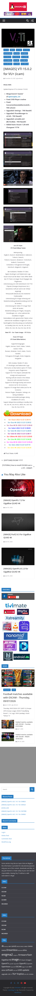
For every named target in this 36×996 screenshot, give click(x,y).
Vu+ (14, 973)
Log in (3, 832)
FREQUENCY (7, 690)
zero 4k (26, 974)
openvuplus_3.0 (14, 97)
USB (9, 974)
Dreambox (12, 950)
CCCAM (4, 887)
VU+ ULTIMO (25, 57)
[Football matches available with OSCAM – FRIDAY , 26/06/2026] (8, 738)
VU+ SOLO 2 (24, 53)
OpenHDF (16, 963)
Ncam (23, 960)
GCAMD (4, 900)
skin (30, 967)
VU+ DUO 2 (26, 50)
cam (9, 946)
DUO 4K (6, 50)
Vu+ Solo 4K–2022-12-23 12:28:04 (19, 431)
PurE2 (26, 967)
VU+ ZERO (16, 64)
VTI (11, 974)
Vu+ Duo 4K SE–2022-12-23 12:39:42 (19, 425)
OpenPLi (23, 963)
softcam (9, 970)
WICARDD (5, 904)
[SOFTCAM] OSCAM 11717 (13, 460)
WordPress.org (6, 842)
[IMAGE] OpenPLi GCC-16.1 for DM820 (14, 801)
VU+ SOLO (16, 53)
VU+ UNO (16, 60)
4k (3, 946)
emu (25, 950)
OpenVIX (13, 967)
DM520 (18, 946)
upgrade (4, 974)
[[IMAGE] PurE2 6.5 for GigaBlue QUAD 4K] (18, 515)
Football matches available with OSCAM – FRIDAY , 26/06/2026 (24, 737)
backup (6, 946)
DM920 (4, 950)
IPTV (20, 960)
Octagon (28, 960)
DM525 (22, 946)
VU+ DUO (19, 50)
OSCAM (4, 892)
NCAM (4, 896)
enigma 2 (15, 955)
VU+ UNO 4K (24, 60)
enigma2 (7, 954)
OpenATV (5, 963)
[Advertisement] (18, 765)
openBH (11, 963)
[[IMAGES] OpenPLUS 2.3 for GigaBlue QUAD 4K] (18, 549)
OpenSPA (29, 964)
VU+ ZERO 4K (25, 64)
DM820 (25, 946)
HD (10, 960)
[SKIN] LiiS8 (5, 808)
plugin (23, 967)
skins (3, 970)
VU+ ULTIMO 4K (8, 60)
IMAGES (12, 50)
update (25, 970)
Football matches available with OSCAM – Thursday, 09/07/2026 (18, 697)
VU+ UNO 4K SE (8, 64)
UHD (20, 970)
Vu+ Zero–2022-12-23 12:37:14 (19, 445)
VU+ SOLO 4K (7, 57)
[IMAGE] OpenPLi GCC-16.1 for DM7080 (14, 811)
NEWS (13, 690)
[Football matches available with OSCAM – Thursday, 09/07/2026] (18, 678)
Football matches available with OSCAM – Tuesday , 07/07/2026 (24, 724)
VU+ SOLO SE (16, 57)
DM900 (30, 946)
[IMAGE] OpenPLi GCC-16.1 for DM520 (14, 805)
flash (29, 954)
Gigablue (5, 960)
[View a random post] (32, 20)
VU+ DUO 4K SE (8, 53)
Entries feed (5, 835)
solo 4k (15, 970)
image (15, 959)
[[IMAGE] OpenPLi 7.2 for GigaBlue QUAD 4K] (18, 481)
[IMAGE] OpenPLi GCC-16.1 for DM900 (14, 814)
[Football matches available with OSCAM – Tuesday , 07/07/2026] (8, 725)
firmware (22, 954)
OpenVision (6, 966)
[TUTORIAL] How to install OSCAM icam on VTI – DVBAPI (17, 466)
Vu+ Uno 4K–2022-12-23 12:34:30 (19, 439)
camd (13, 946)
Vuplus (20, 973)
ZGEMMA (31, 974)
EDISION (20, 950)
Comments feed (7, 839)
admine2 (20, 78)
